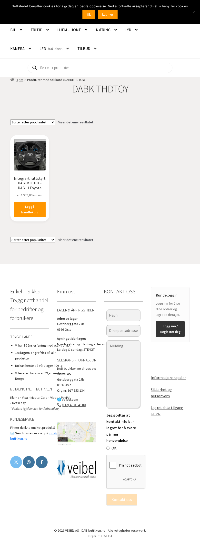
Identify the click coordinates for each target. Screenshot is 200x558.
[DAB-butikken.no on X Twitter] (16, 462)
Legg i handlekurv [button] (29, 209)
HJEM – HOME (69, 29)
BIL (13, 29)
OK (114, 448)
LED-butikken (51, 48)
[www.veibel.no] (42, 462)
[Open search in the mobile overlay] (100, 68)
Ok (89, 14)
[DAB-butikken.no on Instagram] (29, 462)
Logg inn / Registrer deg (170, 329)
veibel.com (70, 399)
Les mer (107, 14)
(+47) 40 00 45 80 (74, 405)
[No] (193, 12)
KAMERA (17, 48)
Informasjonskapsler (168, 377)
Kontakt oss (121, 499)
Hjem (19, 80)
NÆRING (103, 29)
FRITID (36, 29)
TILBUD (83, 48)
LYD (128, 29)
